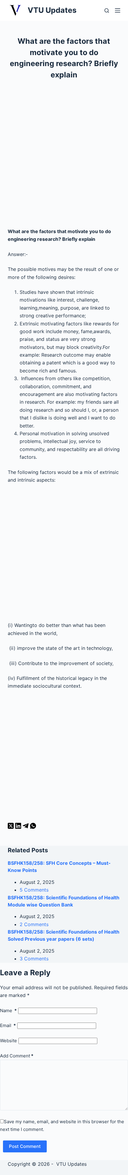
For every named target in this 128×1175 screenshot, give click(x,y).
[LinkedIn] (19, 827)
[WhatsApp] (33, 827)
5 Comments (34, 890)
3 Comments (34, 959)
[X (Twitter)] (11, 827)
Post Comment (25, 1146)
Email (8, 1025)
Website (8, 1040)
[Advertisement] (64, 156)
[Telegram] (26, 827)
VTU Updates (52, 10)
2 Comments (34, 924)
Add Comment (16, 1056)
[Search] (106, 10)
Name (8, 1010)
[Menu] (117, 10)
